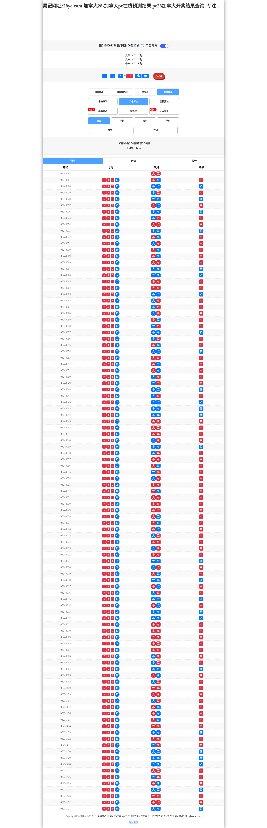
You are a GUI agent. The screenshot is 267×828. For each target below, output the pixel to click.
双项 (110, 130)
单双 (168, 121)
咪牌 (159, 75)
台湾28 (145, 92)
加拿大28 (99, 92)
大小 (145, 121)
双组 (155, 130)
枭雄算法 (133, 101)
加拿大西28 (122, 92)
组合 (99, 121)
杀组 (122, 121)
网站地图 (133, 822)
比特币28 (168, 92)
